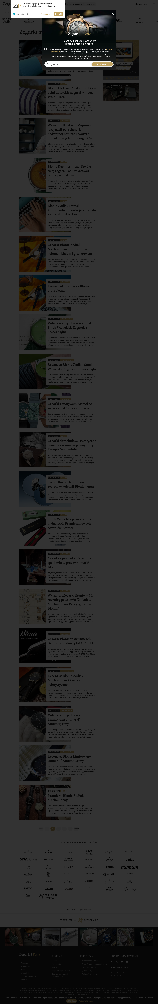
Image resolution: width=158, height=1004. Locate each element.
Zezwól (58, 14)
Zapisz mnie (101, 64)
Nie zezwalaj (46, 14)
